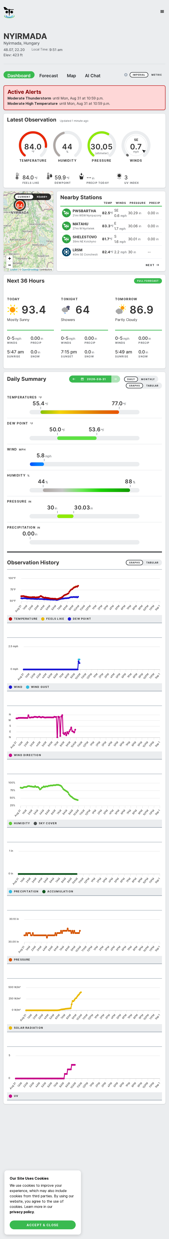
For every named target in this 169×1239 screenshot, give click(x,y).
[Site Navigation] (162, 11)
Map (63, 75)
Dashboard (16, 75)
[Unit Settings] (126, 75)
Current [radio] (24, 196)
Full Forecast (148, 281)
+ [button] (9, 258)
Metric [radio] (156, 74)
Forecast (43, 75)
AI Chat (82, 75)
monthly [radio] (148, 379)
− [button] (9, 265)
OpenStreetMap (30, 269)
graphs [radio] (134, 385)
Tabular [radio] (152, 562)
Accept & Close (43, 1225)
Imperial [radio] (139, 74)
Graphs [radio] (134, 562)
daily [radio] (131, 379)
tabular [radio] (152, 385)
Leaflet (13, 269)
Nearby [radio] (42, 196)
